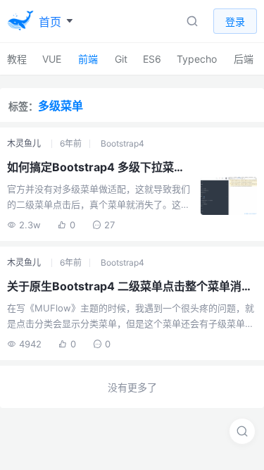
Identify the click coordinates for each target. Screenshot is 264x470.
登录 (235, 21)
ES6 (152, 59)
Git (121, 59)
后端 (243, 59)
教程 (17, 59)
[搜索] (242, 431)
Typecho (197, 59)
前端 (88, 59)
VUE (51, 59)
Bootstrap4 (122, 143)
